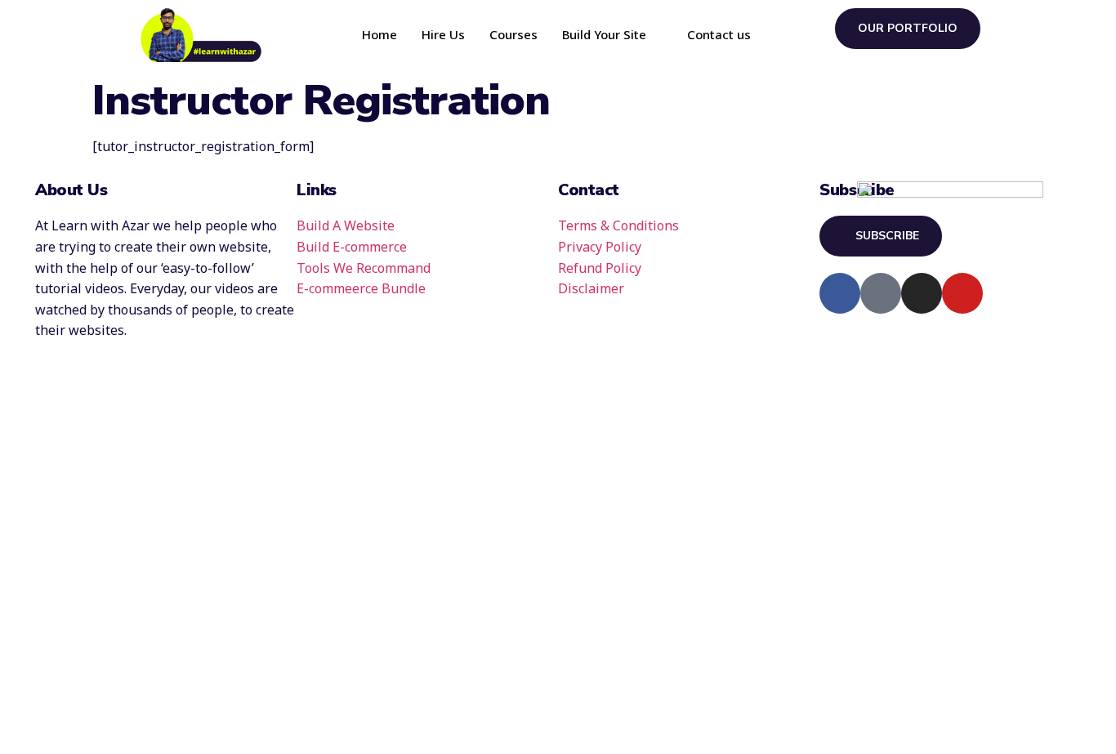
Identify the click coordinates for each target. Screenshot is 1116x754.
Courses (513, 34)
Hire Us (443, 34)
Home (379, 34)
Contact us (719, 34)
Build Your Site (604, 34)
